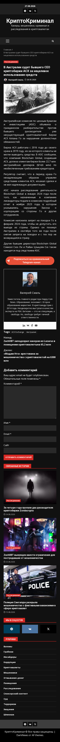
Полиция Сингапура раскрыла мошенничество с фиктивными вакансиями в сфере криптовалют (30, 582)
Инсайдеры (10, 657)
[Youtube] (36, 325)
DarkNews (22, 735)
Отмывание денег (14, 678)
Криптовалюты (12, 667)
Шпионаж (9, 714)
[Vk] (28, 325)
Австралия (31, 332)
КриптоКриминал (30, 20)
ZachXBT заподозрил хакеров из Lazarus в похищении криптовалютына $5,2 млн (29, 341)
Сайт (6, 445)
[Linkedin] (24, 325)
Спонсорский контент (16, 693)
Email (7, 434)
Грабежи (8, 651)
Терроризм (10, 704)
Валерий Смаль (15, 79)
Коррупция (10, 662)
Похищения (10, 683)
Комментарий (13, 383)
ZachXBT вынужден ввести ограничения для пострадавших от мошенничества (30, 534)
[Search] (53, 41)
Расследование (11, 62)
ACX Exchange (18, 332)
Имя (7, 422)
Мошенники (10, 672)
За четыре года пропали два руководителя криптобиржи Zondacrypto (30, 487)
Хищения (9, 709)
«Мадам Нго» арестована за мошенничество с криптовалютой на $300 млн (29, 355)
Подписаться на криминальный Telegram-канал (31, 261)
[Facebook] (32, 325)
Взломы (8, 646)
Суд (6, 698)
